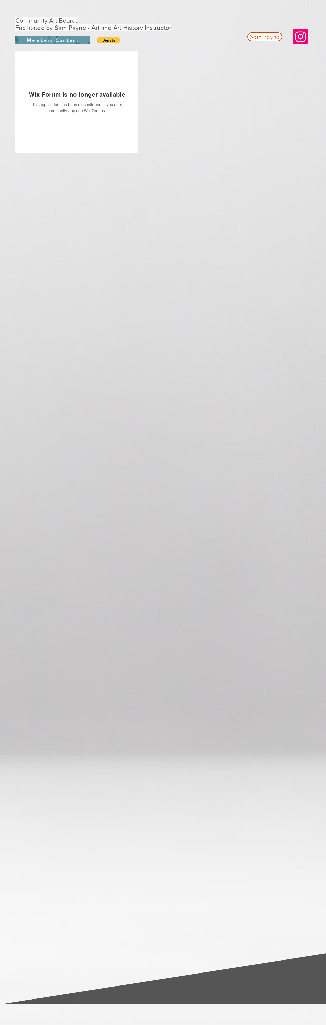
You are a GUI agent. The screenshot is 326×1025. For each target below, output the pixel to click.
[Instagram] (300, 36)
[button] (108, 40)
